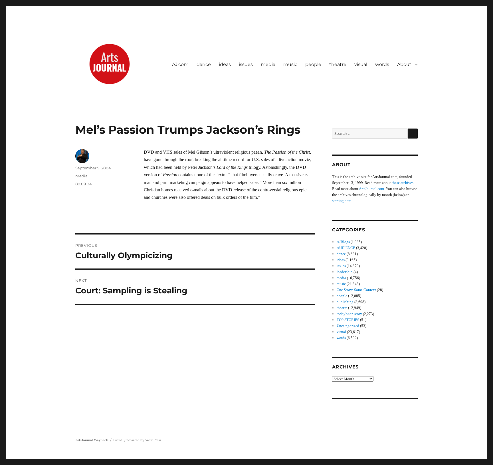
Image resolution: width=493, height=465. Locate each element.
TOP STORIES (348, 320)
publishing (345, 302)
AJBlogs (343, 242)
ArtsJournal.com (372, 189)
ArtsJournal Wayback (91, 440)
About (404, 64)
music (290, 64)
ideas (225, 64)
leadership (345, 272)
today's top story (349, 314)
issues (246, 64)
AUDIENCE (346, 248)
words (382, 64)
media (268, 64)
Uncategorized (348, 326)
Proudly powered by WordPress (137, 440)
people (313, 64)
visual (360, 64)
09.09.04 (83, 184)
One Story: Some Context (356, 290)
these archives (402, 183)
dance (204, 64)
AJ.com (180, 64)
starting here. (342, 201)
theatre (337, 64)
